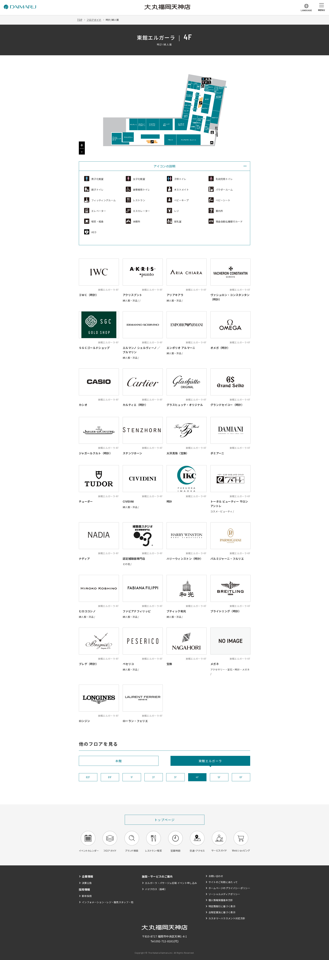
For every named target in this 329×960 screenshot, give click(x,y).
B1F (110, 777)
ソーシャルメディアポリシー (224, 894)
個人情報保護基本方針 (221, 900)
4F (197, 777)
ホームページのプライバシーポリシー (229, 888)
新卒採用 (87, 896)
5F (219, 777)
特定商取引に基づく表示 (222, 906)
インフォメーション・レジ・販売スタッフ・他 (107, 902)
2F (153, 777)
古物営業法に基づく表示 (222, 912)
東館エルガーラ (210, 761)
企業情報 (87, 876)
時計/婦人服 (112, 19)
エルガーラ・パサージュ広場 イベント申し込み (171, 883)
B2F (88, 777)
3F (175, 777)
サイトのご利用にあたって (223, 882)
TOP (79, 19)
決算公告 (87, 883)
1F (132, 777)
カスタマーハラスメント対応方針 (227, 918)
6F (241, 777)
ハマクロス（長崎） (156, 889)
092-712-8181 (164, 941)
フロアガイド (94, 19)
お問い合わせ (216, 876)
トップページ (164, 819)
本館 (118, 761)
